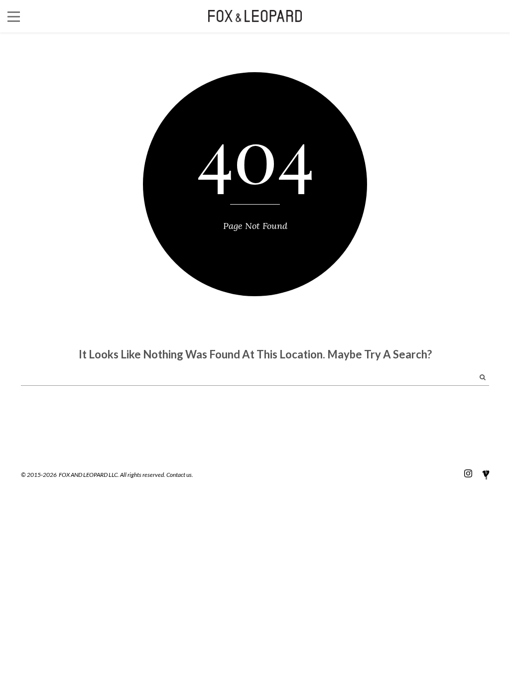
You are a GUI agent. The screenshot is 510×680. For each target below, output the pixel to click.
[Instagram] (468, 473)
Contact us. (179, 474)
